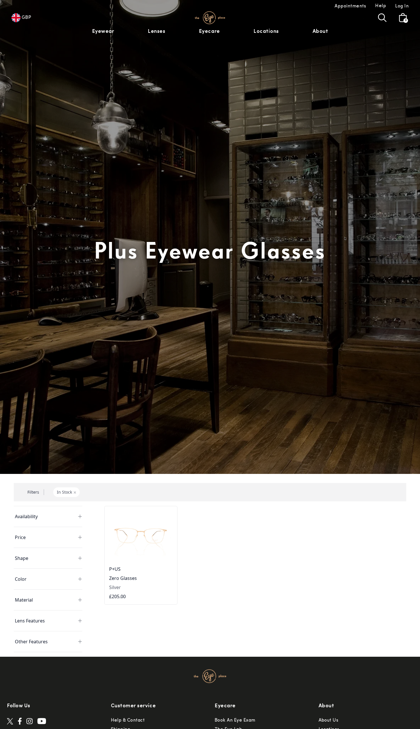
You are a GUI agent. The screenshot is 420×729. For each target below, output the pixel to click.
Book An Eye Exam (235, 720)
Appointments (350, 6)
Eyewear (103, 31)
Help (380, 6)
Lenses (156, 31)
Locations (266, 31)
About (320, 31)
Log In (402, 6)
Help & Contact (128, 720)
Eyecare (209, 31)
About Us (329, 720)
